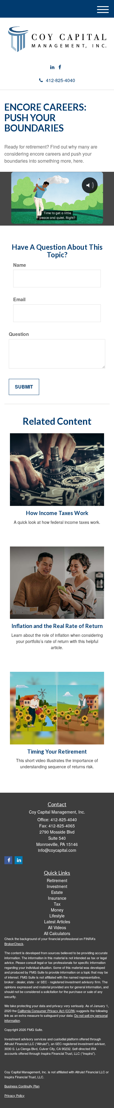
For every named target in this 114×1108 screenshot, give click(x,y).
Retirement (57, 880)
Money (57, 910)
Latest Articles (57, 921)
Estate (57, 892)
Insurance (57, 898)
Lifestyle (57, 916)
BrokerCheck (13, 943)
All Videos (57, 927)
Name (19, 265)
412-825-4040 (60, 80)
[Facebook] (59, 67)
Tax (57, 904)
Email (19, 299)
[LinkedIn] (52, 67)
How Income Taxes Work (57, 513)
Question (19, 334)
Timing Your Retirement (57, 751)
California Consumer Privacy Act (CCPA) (46, 1010)
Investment (57, 886)
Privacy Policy (14, 1095)
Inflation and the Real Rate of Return (57, 626)
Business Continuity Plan (21, 1086)
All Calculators (57, 933)
